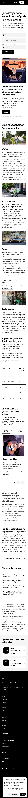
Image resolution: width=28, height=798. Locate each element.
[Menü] (26, 2)
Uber (3, 2)
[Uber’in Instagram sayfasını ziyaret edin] (10, 769)
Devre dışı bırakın (13, 794)
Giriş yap (16, 2)
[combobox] (5, 35)
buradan (9, 789)
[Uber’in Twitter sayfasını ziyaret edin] (13, 769)
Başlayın (6, 112)
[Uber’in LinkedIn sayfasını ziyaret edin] (2, 769)
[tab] (25, 430)
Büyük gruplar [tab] (6, 431)
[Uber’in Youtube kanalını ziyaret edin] (6, 769)
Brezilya (4, 8)
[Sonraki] (23, 482)
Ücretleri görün (8, 51)
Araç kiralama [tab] (20, 431)
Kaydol (21, 2)
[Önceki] (18, 482)
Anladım (23, 794)
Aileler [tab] (12, 430)
